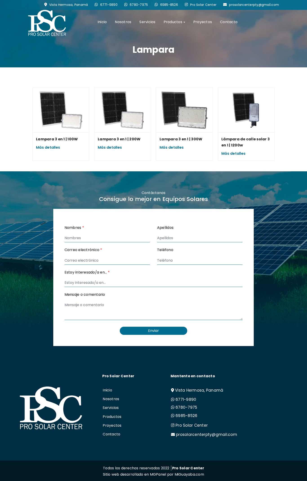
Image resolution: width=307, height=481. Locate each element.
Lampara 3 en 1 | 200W (119, 139)
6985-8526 (169, 4)
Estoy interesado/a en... (87, 272)
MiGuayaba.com (189, 474)
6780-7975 (139, 4)
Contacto (229, 21)
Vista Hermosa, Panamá (68, 4)
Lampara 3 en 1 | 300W (181, 139)
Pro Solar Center (203, 4)
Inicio (102, 21)
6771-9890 (109, 4)
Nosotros (123, 21)
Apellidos (165, 227)
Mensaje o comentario (85, 294)
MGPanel (158, 474)
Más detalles (48, 147)
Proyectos (202, 21)
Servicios (147, 21)
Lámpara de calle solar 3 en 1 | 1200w (245, 142)
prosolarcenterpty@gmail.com (254, 4)
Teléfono (165, 249)
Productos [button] (173, 21)
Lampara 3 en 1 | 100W (57, 139)
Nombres (74, 227)
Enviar (153, 330)
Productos (112, 416)
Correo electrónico (83, 249)
